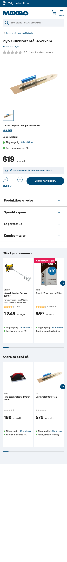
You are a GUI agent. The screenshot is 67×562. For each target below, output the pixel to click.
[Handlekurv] (54, 12)
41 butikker (25, 431)
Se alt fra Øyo (11, 46)
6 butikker (27, 142)
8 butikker (57, 431)
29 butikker (57, 327)
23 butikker (25, 327)
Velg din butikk (17, 3)
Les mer (7, 130)
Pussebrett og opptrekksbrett (19, 33)
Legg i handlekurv (45, 181)
